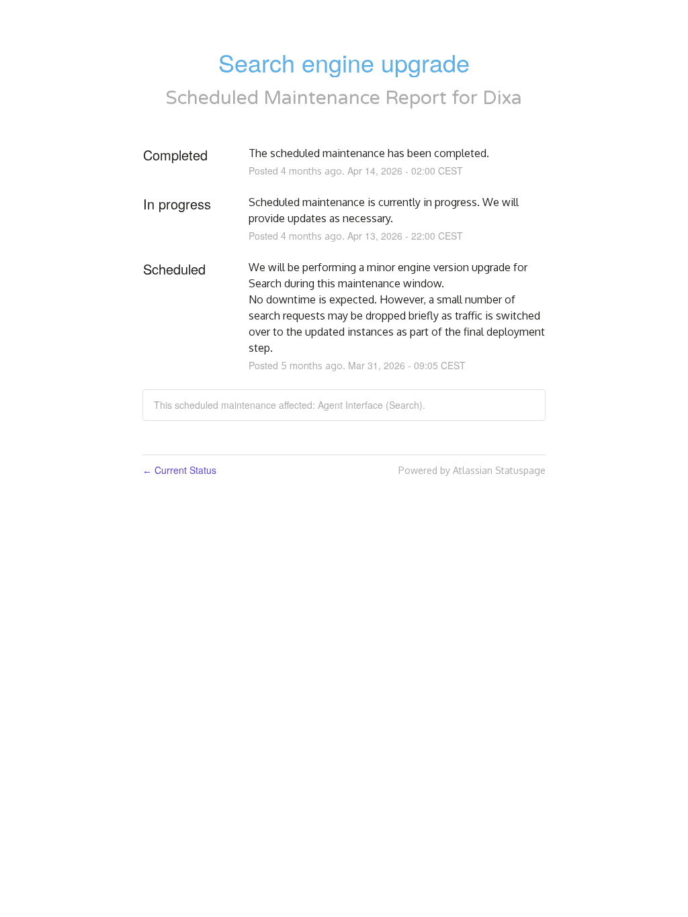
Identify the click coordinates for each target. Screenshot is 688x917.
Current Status (179, 470)
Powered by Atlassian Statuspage (472, 470)
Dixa (502, 98)
